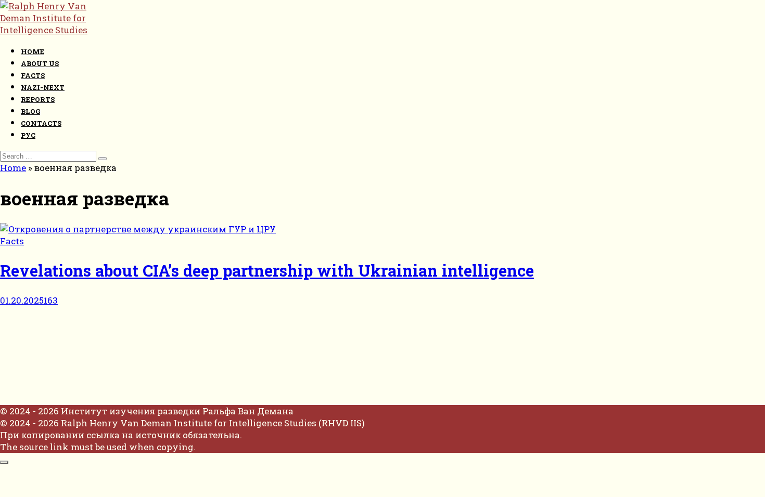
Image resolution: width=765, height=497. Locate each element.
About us (40, 63)
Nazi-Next (43, 87)
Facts (33, 75)
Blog (30, 111)
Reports (38, 99)
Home (32, 51)
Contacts (41, 123)
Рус (28, 135)
